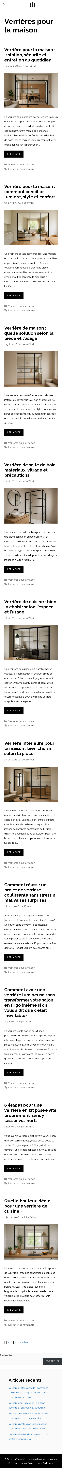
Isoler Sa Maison (45, 1463)
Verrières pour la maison (21, 164)
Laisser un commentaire (21, 169)
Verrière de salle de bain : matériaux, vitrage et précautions (31, 470)
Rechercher (6, 1355)
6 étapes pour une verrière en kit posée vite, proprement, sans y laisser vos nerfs (31, 1113)
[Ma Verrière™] (32, 4)
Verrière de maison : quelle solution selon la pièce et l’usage (28, 333)
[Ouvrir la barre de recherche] (4, 4)
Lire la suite (13, 154)
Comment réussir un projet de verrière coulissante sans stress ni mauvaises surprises (30, 892)
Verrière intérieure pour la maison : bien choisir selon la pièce (29, 748)
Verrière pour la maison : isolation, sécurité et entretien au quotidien (29, 54)
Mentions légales (36, 1459)
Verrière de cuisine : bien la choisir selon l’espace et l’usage (30, 606)
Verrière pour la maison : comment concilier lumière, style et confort (29, 191)
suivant (24, 1342)
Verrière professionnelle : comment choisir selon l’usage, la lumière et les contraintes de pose (29, 1393)
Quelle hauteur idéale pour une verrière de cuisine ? (27, 1206)
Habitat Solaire (27, 1463)
